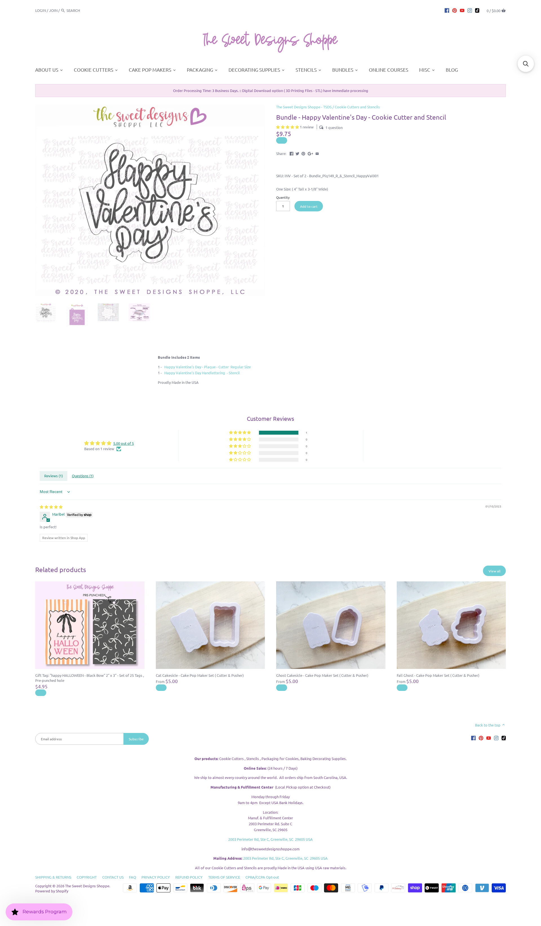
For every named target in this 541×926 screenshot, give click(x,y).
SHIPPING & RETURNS (53, 877)
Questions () (83, 475)
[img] (51, 506)
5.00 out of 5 (123, 443)
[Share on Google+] (310, 152)
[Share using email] (317, 152)
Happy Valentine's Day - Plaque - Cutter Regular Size (207, 366)
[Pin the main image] (303, 152)
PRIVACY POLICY (155, 877)
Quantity (283, 197)
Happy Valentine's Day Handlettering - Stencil (202, 372)
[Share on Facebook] (291, 152)
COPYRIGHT (87, 877)
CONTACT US (113, 877)
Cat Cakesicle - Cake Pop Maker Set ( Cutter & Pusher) (200, 675)
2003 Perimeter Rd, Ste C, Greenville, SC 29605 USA (270, 839)
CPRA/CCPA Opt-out (262, 877)
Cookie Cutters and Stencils (357, 106)
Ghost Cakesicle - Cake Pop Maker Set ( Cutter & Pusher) (322, 675)
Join (53, 10)
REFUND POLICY (189, 877)
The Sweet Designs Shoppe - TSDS (304, 106)
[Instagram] (469, 10)
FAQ (132, 877)
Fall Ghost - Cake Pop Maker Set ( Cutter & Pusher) (438, 675)
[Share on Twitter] (297, 152)
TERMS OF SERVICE (224, 877)
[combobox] (82, 10)
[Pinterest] (454, 10)
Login (40, 10)
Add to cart (309, 206)
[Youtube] (462, 10)
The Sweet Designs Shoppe (87, 885)
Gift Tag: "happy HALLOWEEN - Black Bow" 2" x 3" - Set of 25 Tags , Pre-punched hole (89, 678)
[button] (288, 126)
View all (494, 571)
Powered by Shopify (51, 890)
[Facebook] (447, 10)
